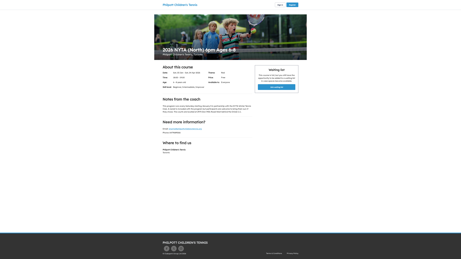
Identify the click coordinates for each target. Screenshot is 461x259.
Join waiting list (276, 87)
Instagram (181, 248)
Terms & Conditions (274, 253)
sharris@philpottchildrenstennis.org (185, 129)
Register (292, 5)
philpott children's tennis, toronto (183, 54)
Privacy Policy (292, 253)
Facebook (166, 248)
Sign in (280, 5)
